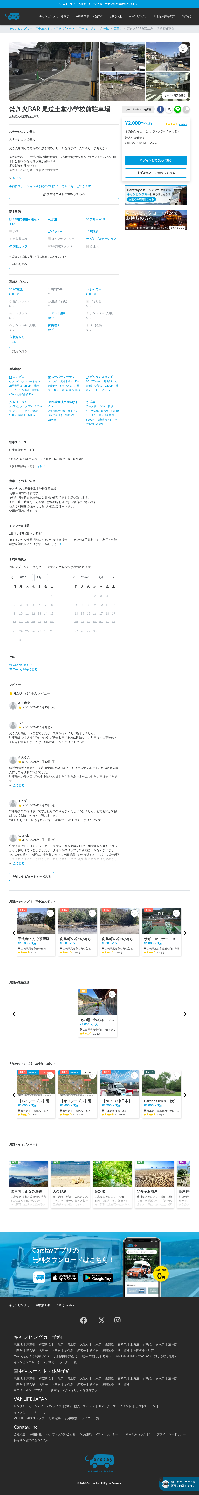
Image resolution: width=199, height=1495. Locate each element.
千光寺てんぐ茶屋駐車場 (36, 939)
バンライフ (54, 1406)
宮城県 (81, 1350)
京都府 (68, 1350)
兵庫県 (97, 1344)
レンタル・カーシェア (28, 1406)
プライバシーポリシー (171, 1434)
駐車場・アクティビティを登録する (74, 1390)
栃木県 (160, 1344)
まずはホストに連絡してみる (66, 194)
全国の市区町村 (143, 1350)
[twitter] (101, 1320)
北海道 (134, 1344)
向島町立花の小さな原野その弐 (78, 939)
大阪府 (84, 1344)
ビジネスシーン (145, 1406)
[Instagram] (117, 1320)
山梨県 (18, 1350)
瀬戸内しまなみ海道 (26, 1191)
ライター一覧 (90, 1418)
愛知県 (109, 1344)
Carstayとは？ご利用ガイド (32, 1356)
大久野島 (60, 1191)
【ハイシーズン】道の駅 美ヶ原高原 (36, 1101)
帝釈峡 (100, 1191)
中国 (106, 28)
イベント (125, 1406)
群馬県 (147, 1344)
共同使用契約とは (66, 1356)
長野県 (43, 1350)
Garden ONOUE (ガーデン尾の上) (162, 1101)
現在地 (18, 1344)
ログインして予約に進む (156, 160)
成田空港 (108, 1350)
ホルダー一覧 (68, 1362)
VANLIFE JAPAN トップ (29, 1418)
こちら (38, 466)
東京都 (30, 1344)
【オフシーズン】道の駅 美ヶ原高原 (78, 1101)
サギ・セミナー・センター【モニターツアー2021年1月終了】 (162, 939)
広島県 (118, 28)
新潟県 (94, 1350)
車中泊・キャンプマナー (30, 1390)
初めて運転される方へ (96, 1356)
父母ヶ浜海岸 (147, 1191)
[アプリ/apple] (65, 1277)
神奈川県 (45, 1344)
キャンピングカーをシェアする (34, 1362)
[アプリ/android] (98, 1277)
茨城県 (172, 1344)
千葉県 (59, 1344)
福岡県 (122, 1344)
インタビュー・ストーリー (31, 1412)
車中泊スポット (89, 28)
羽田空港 (123, 1350)
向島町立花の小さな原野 (120, 939)
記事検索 (71, 1418)
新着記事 (55, 1418)
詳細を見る (19, 264)
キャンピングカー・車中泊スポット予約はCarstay (41, 28)
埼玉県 (71, 1344)
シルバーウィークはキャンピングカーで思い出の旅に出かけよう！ (99, 4)
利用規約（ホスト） (139, 1434)
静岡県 (30, 1350)
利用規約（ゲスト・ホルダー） (100, 1434)
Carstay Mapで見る (25, 669)
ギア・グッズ (107, 1406)
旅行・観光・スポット (79, 1406)
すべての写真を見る (175, 95)
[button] (54, 16)
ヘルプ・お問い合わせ (61, 1434)
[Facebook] (83, 1320)
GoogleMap (20, 665)
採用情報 (36, 1434)
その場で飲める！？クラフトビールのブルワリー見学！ (98, 1020)
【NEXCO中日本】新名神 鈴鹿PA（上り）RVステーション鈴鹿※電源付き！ (120, 1101)
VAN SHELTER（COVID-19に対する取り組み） (147, 1356)
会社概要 (19, 1434)
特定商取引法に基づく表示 (31, 1440)
